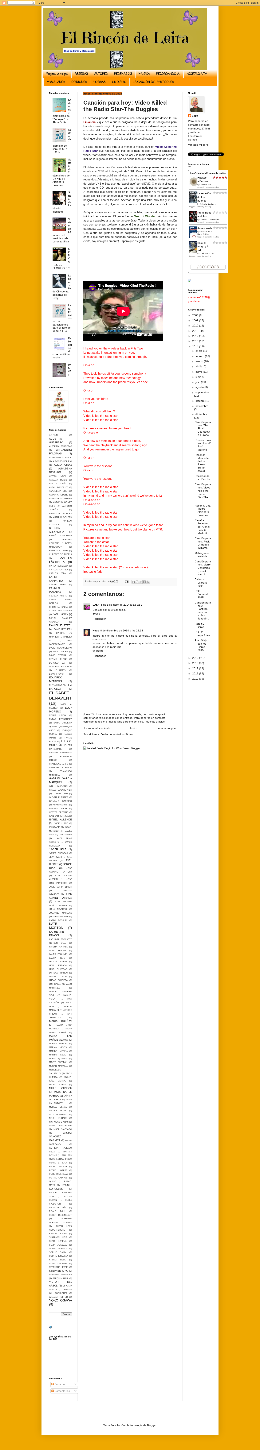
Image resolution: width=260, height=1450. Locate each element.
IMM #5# (69, 369)
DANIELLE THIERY (63, 629)
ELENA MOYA (55, 685)
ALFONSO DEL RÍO (62, 461)
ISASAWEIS (54, 827)
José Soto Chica (207, 253)
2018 (195, 673)
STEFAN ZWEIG (58, 1260)
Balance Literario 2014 (201, 582)
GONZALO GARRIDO (60, 801)
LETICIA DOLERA (58, 961)
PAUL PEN (67, 1155)
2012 (195, 335)
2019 (195, 678)
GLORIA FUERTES (58, 797)
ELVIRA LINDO (57, 715)
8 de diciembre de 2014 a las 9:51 (121, 604)
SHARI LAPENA (57, 1241)
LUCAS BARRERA (58, 980)
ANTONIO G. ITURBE (60, 498)
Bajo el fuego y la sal (203, 246)
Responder (99, 618)
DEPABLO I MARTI (58, 663)
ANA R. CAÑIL (58, 483)
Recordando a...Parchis (202, 477)
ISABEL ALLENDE (60, 819)
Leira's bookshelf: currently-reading (208, 173)
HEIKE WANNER (61, 805)
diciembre (201, 414)
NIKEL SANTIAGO (62, 1129)
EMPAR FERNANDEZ (60, 719)
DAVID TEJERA (57, 655)
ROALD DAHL (57, 1211)
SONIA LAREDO (58, 1248)
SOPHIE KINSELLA (58, 1256)
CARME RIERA (57, 584)
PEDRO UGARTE (58, 1170)
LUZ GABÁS (55, 984)
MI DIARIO (119, 82)
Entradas (59, 1384)
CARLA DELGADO (58, 566)
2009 (195, 320)
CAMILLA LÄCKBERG (60, 560)
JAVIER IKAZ (57, 849)
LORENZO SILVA (58, 976)
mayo (199, 371)
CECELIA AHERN (58, 596)
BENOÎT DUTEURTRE (60, 535)
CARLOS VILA (57, 573)
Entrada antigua (166, 728)
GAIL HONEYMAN (58, 786)
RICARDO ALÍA (57, 1207)
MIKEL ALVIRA (57, 1084)
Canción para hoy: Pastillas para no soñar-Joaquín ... (203, 610)
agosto (199, 387)
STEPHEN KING (58, 1271)
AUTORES (101, 74)
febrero (200, 356)
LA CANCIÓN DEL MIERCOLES (153, 82)
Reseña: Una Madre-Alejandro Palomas (203, 510)
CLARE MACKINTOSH (60, 610)
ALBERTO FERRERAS (60, 446)
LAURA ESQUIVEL (58, 954)
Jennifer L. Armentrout (209, 219)
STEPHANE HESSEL (59, 1267)
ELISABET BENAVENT (60, 695)
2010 (195, 325)
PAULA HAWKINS (60, 1159)
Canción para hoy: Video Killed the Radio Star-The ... (203, 492)
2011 (195, 330)
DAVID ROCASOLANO (60, 648)
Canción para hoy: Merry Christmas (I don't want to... (203, 568)
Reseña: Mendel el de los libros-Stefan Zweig (202, 462)
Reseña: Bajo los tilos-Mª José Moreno (203, 444)
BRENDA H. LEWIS (58, 551)
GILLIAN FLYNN (60, 793)
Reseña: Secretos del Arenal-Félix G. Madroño (203, 526)
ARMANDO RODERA (60, 513)
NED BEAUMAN (57, 1114)
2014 (195, 346)
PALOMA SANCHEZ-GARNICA (60, 1137)
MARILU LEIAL (57, 1055)
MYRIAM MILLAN (58, 1107)
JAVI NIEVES (65, 834)
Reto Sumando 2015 (202, 594)
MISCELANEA (56, 82)
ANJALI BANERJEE (58, 487)
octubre (200, 400)
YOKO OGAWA (60, 1300)
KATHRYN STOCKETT (60, 939)
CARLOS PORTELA (58, 570)
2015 (195, 657)
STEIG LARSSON (58, 1263)
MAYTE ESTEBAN (58, 1062)
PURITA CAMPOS (58, 1178)
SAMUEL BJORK (58, 1233)
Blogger (151, 1425)
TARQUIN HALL (60, 1278)
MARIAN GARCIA (58, 1043)
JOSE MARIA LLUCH (60, 887)
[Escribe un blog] (137, 582)
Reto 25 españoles (202, 634)
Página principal (57, 74)
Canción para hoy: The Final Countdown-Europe (203, 428)
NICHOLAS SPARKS (59, 1122)
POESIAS (99, 82)
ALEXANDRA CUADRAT (60, 457)
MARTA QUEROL (58, 1058)
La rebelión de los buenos (204, 197)
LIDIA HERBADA (58, 965)
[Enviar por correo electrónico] (133, 582)
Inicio (133, 728)
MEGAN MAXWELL (58, 1066)
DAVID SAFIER (60, 651)
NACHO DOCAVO (58, 1110)
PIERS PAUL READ (58, 1174)
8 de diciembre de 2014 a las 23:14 (121, 630)
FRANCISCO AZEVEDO (60, 767)
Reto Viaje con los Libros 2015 (201, 645)
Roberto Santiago (208, 204)
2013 (195, 341)
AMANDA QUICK (58, 480)
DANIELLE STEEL (60, 625)
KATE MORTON (56, 926)
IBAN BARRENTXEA (59, 816)
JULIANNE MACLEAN (60, 913)
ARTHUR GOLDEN (62, 517)
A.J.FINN (53, 435)
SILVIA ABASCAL (58, 1245)
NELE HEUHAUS (58, 1118)
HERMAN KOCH (58, 808)
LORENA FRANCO (58, 973)
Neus (96, 630)
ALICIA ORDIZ (63, 465)
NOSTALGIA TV (197, 74)
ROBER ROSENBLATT (60, 1215)
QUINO (52, 1181)
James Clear (205, 184)
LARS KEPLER (57, 950)
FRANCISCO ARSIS (58, 764)
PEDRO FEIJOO (58, 1166)
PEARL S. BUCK (58, 1163)
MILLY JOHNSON (60, 1088)
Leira (195, 115)
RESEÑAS (81, 74)
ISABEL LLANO (61, 823)
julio (198, 382)
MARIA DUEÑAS (60, 1021)
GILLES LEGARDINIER (60, 790)
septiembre (202, 392)
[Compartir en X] (141, 582)
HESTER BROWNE (58, 812)
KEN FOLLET (60, 943)
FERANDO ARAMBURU (60, 752)
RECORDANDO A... (168, 74)
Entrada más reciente (97, 728)
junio (198, 376)
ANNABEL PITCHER (59, 491)
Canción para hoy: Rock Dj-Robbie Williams (203, 543)
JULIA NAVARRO (58, 909)
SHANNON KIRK (58, 1237)
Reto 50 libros (199, 625)
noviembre (201, 405)
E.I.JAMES (60, 670)
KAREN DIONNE (61, 916)
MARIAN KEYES (58, 1047)
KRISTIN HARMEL (58, 947)
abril (198, 366)
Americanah (204, 228)
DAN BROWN (60, 614)
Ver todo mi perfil (198, 144)
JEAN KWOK (55, 857)
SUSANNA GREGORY (60, 1274)
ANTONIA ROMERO (59, 495)
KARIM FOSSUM (58, 920)
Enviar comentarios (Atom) (116, 734)
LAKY (96, 604)
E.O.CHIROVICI (56, 674)
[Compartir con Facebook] (144, 582)
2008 (195, 315)
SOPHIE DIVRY (57, 1252)
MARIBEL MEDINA (58, 1051)
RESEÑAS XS (123, 74)
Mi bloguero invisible (202, 555)
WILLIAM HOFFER (58, 1297)
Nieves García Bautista (60, 1125)
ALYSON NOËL (57, 476)
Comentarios (62, 1390)
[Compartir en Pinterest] (148, 582)
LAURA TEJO (57, 958)
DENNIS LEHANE (58, 659)
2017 (195, 668)
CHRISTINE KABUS (58, 607)
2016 (195, 663)
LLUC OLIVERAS (58, 969)
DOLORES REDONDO (60, 666)
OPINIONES (79, 82)
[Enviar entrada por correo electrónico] (126, 581)
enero (199, 350)
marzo (199, 361)
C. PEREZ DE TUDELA (60, 554)
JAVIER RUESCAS (58, 853)
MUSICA (144, 74)
